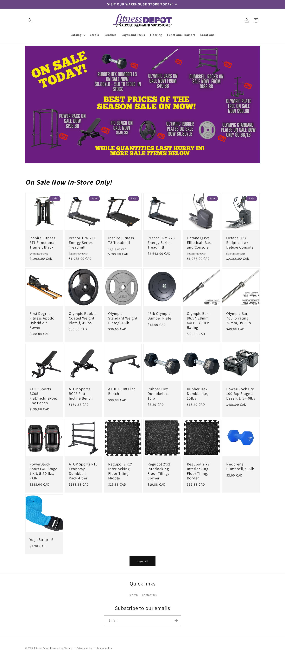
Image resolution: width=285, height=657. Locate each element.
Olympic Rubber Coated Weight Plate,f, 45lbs (83, 318)
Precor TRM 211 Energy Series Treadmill (82, 243)
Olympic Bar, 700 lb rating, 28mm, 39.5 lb (238, 318)
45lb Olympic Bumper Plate (159, 316)
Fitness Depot (41, 648)
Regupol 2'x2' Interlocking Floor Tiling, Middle (120, 471)
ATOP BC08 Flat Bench (121, 391)
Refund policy (104, 648)
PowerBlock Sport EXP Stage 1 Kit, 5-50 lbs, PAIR (43, 471)
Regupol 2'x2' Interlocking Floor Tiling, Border (199, 471)
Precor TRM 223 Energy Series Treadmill (161, 243)
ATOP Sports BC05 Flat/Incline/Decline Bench (43, 396)
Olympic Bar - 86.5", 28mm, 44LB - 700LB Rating (199, 321)
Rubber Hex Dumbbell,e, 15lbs (197, 394)
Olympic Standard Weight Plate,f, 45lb (122, 318)
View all (142, 561)
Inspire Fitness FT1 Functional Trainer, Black (42, 243)
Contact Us (149, 595)
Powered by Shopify (61, 648)
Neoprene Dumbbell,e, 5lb (240, 466)
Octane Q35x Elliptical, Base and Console (200, 243)
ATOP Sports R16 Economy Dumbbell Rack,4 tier (83, 471)
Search (133, 595)
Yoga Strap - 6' (42, 539)
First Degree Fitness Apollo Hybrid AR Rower (41, 321)
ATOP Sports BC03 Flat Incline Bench (81, 394)
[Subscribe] (176, 621)
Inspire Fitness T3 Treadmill (121, 240)
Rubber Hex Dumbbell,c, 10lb (158, 394)
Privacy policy (84, 648)
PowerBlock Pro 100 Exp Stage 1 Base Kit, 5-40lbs (240, 394)
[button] (30, 20)
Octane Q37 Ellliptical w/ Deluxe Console (240, 243)
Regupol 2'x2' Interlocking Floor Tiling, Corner (160, 471)
